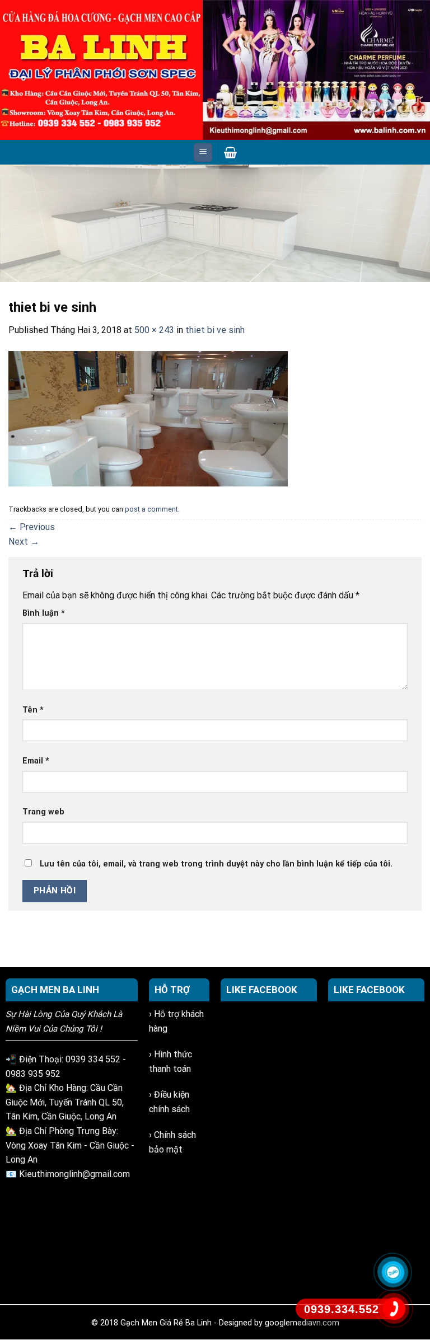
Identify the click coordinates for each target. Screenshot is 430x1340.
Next (416, 220)
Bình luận (43, 613)
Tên (33, 710)
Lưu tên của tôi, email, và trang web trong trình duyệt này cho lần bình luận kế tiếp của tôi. (216, 864)
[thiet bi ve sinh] (148, 418)
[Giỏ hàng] (230, 152)
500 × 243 (154, 330)
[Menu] (203, 152)
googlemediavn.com (302, 1323)
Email (35, 761)
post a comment (151, 509)
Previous (14, 220)
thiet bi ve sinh (215, 330)
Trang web (43, 812)
